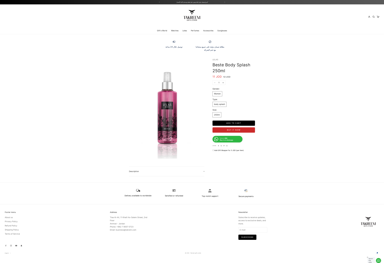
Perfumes (195, 31)
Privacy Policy (11, 221)
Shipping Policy (12, 230)
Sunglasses (222, 31)
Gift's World (162, 31)
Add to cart (233, 123)
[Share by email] (227, 146)
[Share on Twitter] (221, 146)
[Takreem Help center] (378, 260)
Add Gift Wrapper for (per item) (229, 150)
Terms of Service (12, 234)
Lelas (184, 31)
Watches (174, 31)
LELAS (215, 60)
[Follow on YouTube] (16, 246)
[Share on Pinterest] (224, 146)
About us (9, 217)
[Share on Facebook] (218, 146)
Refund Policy (11, 226)
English (7, 253)
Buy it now (233, 130)
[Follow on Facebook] (6, 246)
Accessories (208, 31)
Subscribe (247, 237)
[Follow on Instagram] (11, 246)
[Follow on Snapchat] (21, 246)
